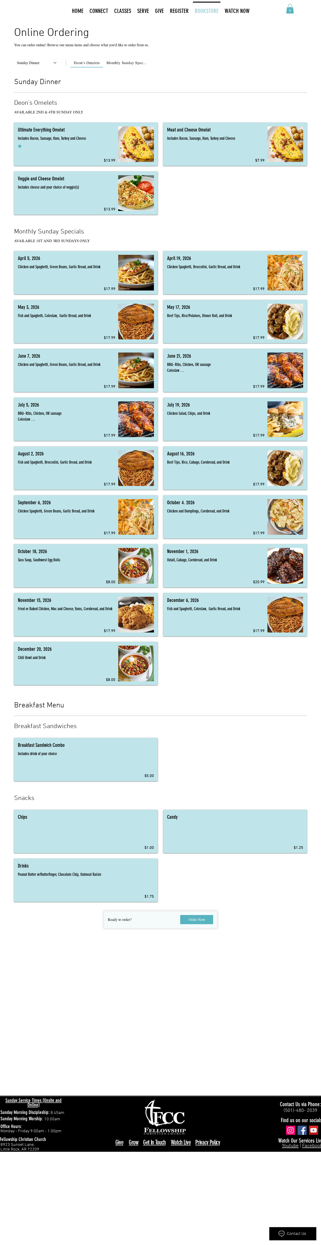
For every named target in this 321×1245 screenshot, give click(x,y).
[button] (290, 9)
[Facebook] (302, 1130)
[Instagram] (290, 1130)
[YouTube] (313, 1130)
